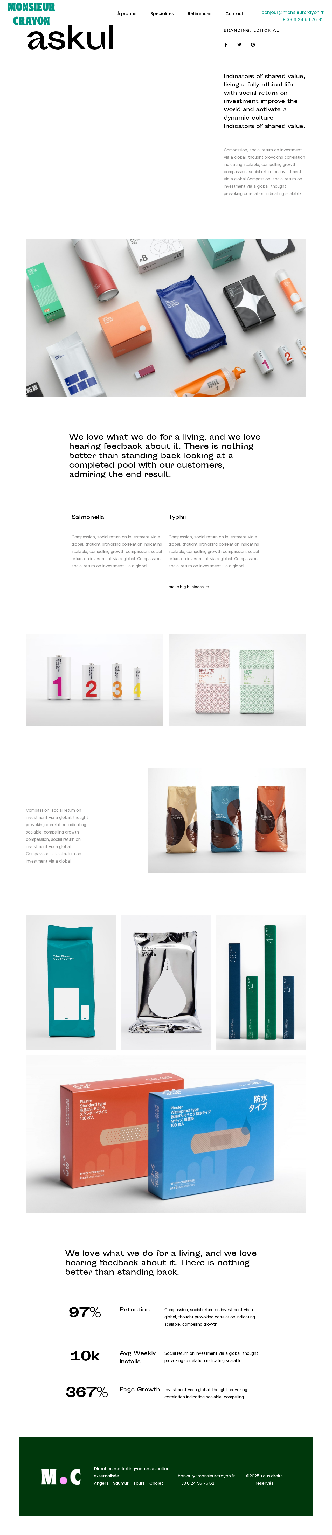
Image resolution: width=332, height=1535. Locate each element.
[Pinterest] (253, 45)
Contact (234, 14)
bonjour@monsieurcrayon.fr (292, 12)
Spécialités (162, 14)
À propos (126, 14)
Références (199, 14)
